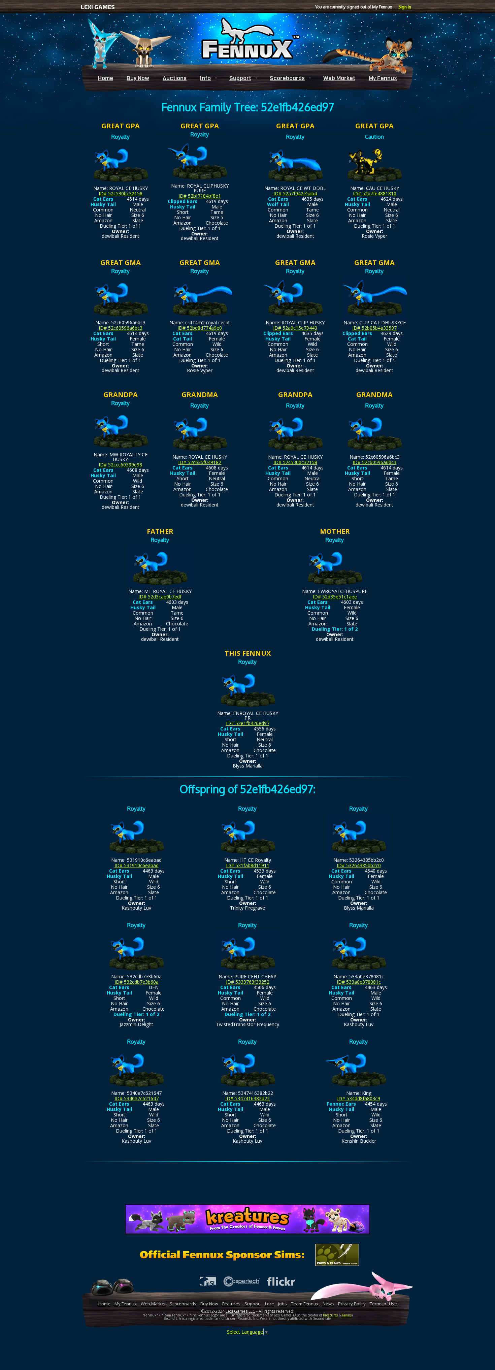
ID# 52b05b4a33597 (374, 328)
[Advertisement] (247, 1184)
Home (105, 78)
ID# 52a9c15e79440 (295, 328)
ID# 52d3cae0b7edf (160, 596)
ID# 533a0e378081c (359, 982)
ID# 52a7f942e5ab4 (295, 193)
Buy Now (138, 78)
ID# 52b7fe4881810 (374, 193)
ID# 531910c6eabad (136, 865)
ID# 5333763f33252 (247, 982)
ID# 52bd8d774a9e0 (199, 328)
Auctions (175, 78)
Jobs (282, 1304)
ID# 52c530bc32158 (120, 193)
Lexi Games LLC (240, 1311)
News (328, 1304)
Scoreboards (287, 78)
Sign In (404, 6)
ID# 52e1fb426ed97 (247, 723)
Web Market (339, 78)
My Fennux (383, 78)
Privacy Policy (352, 1304)
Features (231, 1304)
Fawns (347, 1315)
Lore (269, 1304)
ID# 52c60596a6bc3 (120, 328)
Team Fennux (305, 1304)
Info (205, 78)
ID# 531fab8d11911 (247, 865)
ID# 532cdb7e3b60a (136, 982)
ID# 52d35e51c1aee (335, 596)
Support (240, 78)
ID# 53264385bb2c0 (359, 865)
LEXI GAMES (98, 6)
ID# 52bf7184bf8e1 (199, 196)
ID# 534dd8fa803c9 (358, 1098)
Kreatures (330, 1315)
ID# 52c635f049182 (199, 462)
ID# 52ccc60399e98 (120, 464)
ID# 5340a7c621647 (136, 1098)
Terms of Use (383, 1304)
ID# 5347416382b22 (247, 1098)
